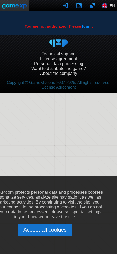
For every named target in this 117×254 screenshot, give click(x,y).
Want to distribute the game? (58, 68)
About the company (58, 73)
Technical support (59, 54)
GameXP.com (41, 82)
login (87, 26)
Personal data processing (58, 63)
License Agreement (58, 87)
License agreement (58, 58)
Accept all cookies (45, 230)
